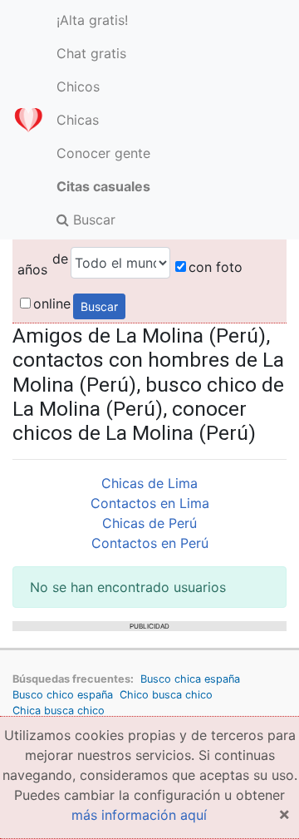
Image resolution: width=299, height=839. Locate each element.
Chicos (78, 86)
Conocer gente (103, 153)
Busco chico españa (62, 694)
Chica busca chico (58, 710)
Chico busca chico (166, 694)
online (52, 303)
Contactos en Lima (150, 503)
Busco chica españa (190, 679)
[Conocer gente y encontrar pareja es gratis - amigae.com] (28, 120)
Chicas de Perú (149, 523)
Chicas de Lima (149, 483)
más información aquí (139, 815)
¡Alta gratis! (92, 20)
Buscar (92, 219)
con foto (216, 267)
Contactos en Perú (149, 543)
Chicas (77, 119)
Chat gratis (91, 53)
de (60, 258)
